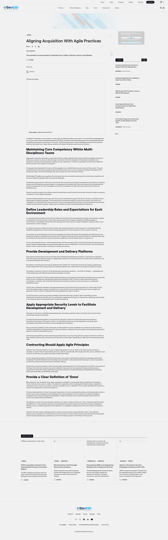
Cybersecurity (106, 8)
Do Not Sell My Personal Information (89, 524)
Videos (111, 2)
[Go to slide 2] (117, 133)
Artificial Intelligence (75, 8)
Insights (131, 2)
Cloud (95, 8)
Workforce (64, 461)
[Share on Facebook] (32, 47)
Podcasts (120, 2)
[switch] (162, 2)
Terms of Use (105, 524)
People (117, 8)
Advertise (140, 2)
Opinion (29, 35)
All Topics (60, 8)
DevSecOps (101, 461)
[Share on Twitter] (35, 47)
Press (98, 514)
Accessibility (62, 524)
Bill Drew (32, 71)
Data (87, 8)
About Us (70, 514)
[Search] (161, 7)
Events (102, 2)
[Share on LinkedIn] (38, 47)
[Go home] (11, 8)
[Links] (163, 7)
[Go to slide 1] (115, 133)
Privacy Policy (72, 524)
